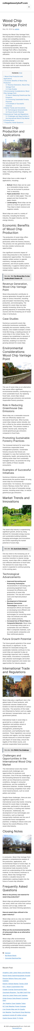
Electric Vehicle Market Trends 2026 (15, 984)
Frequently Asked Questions (13, 122)
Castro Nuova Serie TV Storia (13, 1018)
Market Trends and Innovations (14, 108)
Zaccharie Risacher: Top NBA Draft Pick (16, 992)
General (7, 953)
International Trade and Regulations (16, 114)
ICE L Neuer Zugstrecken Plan (13, 986)
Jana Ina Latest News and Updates (15, 995)
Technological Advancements (16, 110)
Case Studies (11, 89)
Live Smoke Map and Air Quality (14, 1009)
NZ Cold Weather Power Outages (14, 1006)
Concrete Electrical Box (13, 958)
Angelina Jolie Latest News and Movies (16, 972)
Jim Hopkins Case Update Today (14, 1003)
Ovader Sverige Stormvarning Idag (15, 989)
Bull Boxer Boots (10, 955)
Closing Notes (9, 120)
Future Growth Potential (15, 112)
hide (20, 73)
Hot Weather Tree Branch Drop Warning (16, 1012)
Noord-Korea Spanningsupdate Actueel (16, 975)
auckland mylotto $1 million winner (15, 1015)
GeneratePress (17, 1028)
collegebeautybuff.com (15, 3)
